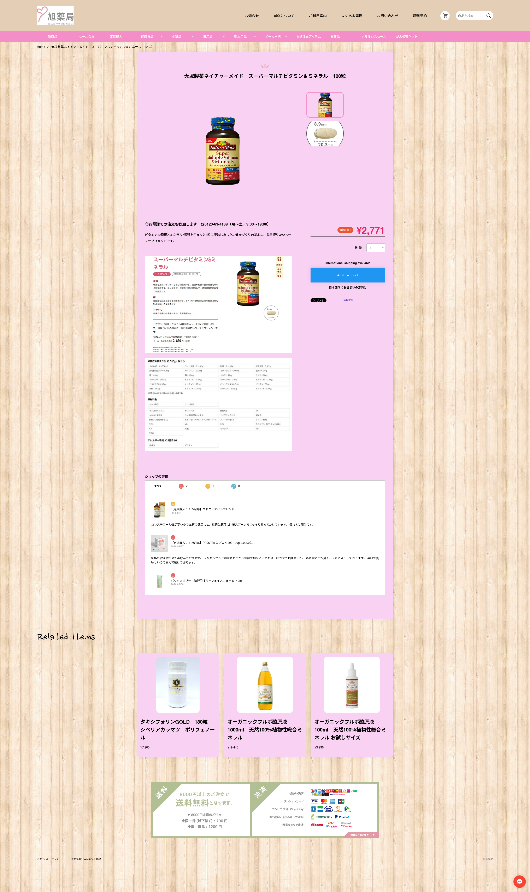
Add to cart (348, 275)
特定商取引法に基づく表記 (86, 858)
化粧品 (176, 36)
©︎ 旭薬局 (488, 859)
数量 (359, 247)
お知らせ (252, 15)
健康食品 (147, 36)
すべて (158, 486)
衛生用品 (240, 36)
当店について (284, 15)
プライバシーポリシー (49, 858)
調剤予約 (420, 15)
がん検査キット (407, 36)
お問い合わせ (388, 15)
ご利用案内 (318, 15)
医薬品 (335, 36)
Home (41, 47)
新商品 (52, 36)
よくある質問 (352, 15)
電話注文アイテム (308, 36)
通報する (348, 300)
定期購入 (116, 36)
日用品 (207, 36)
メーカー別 (273, 36)
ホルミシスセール (373, 36)
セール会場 (86, 36)
